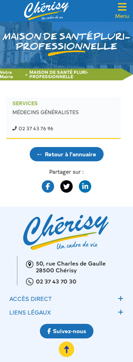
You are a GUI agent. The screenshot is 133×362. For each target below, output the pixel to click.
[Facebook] (48, 186)
